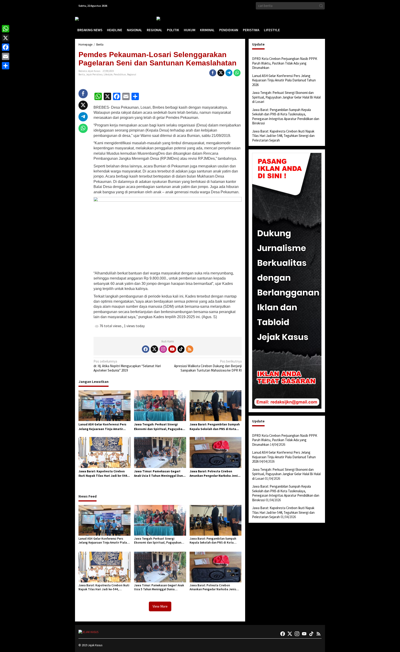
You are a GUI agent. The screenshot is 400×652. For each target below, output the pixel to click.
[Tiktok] (181, 349)
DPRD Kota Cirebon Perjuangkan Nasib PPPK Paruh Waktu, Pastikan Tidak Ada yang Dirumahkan (284, 63)
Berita (81, 74)
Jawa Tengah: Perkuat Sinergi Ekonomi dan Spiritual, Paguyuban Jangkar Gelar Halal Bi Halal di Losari (159, 426)
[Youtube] (172, 349)
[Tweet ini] (220, 72)
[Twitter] (154, 349)
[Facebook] (145, 349)
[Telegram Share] (228, 72)
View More (160, 606)
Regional (131, 74)
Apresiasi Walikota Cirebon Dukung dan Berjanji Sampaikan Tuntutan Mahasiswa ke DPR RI (207, 365)
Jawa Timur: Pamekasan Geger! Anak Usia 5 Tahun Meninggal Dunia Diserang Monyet (160, 473)
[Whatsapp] (237, 72)
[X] (5, 38)
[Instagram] (163, 349)
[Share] (5, 65)
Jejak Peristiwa (94, 74)
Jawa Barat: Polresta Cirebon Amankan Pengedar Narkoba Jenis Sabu (214, 473)
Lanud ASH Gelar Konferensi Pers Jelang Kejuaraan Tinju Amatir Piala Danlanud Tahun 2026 (102, 426)
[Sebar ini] (212, 72)
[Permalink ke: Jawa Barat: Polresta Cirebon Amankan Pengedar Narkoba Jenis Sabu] (216, 452)
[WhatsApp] (5, 28)
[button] (321, 6)
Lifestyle (108, 74)
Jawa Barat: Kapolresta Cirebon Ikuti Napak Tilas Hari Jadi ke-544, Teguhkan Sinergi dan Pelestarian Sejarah (103, 473)
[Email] (5, 56)
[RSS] (189, 349)
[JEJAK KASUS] (86, 18)
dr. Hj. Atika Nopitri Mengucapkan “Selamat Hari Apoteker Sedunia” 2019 (127, 365)
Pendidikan (120, 74)
